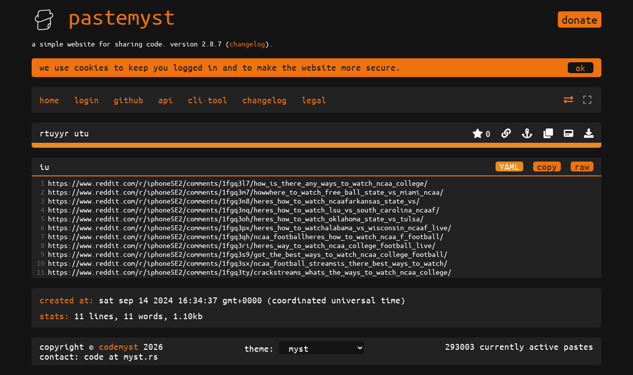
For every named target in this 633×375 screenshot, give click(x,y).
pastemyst (121, 16)
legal (314, 100)
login (86, 100)
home (49, 100)
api (165, 100)
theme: (259, 348)
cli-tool (207, 100)
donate (579, 19)
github (128, 100)
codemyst (118, 346)
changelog (247, 43)
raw (582, 166)
